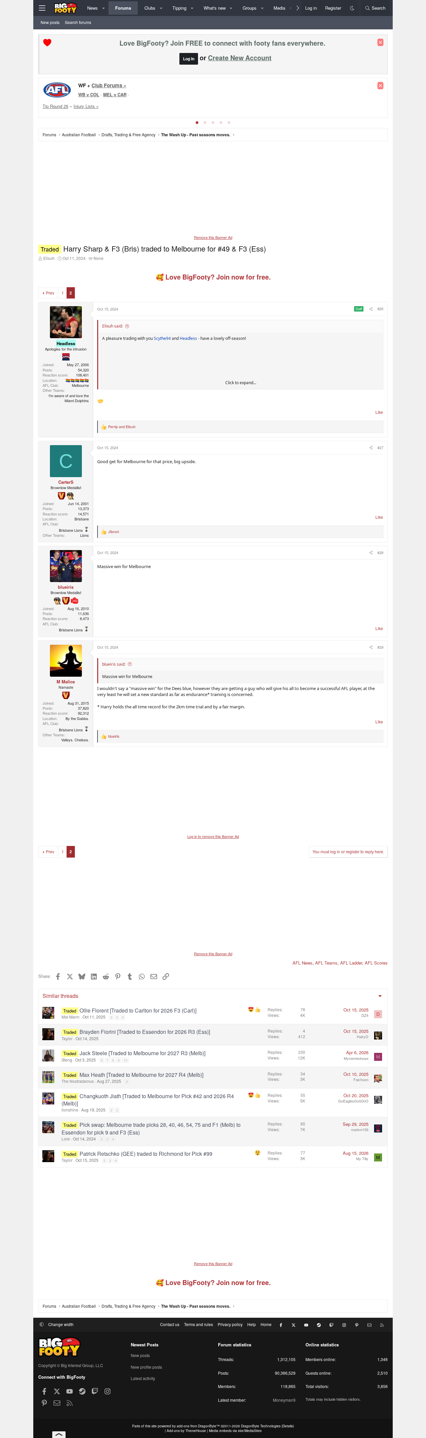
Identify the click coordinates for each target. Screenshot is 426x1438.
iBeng (67, 1060)
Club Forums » (109, 85)
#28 (380, 552)
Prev (50, 293)
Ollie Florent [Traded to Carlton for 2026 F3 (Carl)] (138, 1010)
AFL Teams (326, 963)
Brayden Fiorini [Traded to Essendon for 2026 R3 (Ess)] (145, 1032)
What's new (215, 8)
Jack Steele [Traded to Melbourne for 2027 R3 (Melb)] (142, 1053)
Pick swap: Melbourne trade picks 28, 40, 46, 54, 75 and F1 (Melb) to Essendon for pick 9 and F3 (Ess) (151, 1128)
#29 (380, 647)
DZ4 (364, 1015)
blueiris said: (113, 664)
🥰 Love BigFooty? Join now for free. (213, 277)
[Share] (370, 308)
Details (288, 1426)
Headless (188, 338)
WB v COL (88, 94)
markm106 (359, 1129)
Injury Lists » (86, 106)
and (121, 426)
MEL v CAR (114, 94)
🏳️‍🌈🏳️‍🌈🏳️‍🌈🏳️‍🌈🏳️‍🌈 (77, 380)
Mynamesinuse (356, 1058)
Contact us (169, 1324)
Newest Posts (144, 1344)
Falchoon (360, 1079)
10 (125, 1060)
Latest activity (143, 1378)
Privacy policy (230, 1324)
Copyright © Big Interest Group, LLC (70, 1365)
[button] (103, 8)
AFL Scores (376, 963)
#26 (380, 308)
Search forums (78, 22)
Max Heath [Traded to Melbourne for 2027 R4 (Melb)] (141, 1074)
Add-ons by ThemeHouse (186, 1430)
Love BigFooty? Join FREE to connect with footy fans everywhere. (222, 43)
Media (279, 8)
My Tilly (362, 1158)
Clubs (149, 8)
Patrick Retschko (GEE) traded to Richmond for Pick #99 (146, 1153)
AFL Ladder (351, 963)
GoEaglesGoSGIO (353, 1100)
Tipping (179, 8)
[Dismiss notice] (380, 42)
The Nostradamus (78, 1081)
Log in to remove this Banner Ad (213, 836)
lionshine (70, 1109)
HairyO (362, 1036)
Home (266, 1324)
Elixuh (49, 258)
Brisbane (82, 518)
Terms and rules (198, 1324)
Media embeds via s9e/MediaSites (235, 1430)
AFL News (303, 963)
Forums (123, 8)
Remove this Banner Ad (213, 237)
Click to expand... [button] (240, 382)
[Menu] (42, 8)
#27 (380, 447)
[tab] (197, 123)
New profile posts (146, 1367)
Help (251, 1324)
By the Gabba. (77, 718)
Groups (250, 8)
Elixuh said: (112, 326)
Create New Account (240, 57)
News (92, 8)
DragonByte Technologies (261, 1426)
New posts (50, 22)
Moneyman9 (284, 1400)
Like (379, 412)
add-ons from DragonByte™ (198, 1426)
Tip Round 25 (55, 106)
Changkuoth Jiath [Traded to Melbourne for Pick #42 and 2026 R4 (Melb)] (148, 1099)
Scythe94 (162, 338)
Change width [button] (61, 1324)
